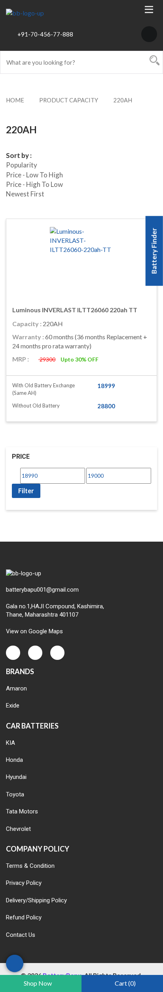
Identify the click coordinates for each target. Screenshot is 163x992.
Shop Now (38, 983)
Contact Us (20, 934)
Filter (26, 490)
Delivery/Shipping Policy (36, 900)
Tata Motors (22, 811)
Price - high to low (34, 184)
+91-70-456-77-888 (45, 34)
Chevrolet (18, 828)
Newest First (25, 194)
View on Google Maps (34, 631)
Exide (12, 705)
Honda (14, 759)
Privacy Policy (24, 882)
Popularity (21, 165)
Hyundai (16, 777)
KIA (10, 742)
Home (15, 100)
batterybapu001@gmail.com (42, 589)
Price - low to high (34, 175)
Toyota (15, 794)
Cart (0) (125, 983)
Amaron (16, 688)
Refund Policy (24, 917)
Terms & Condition (30, 865)
